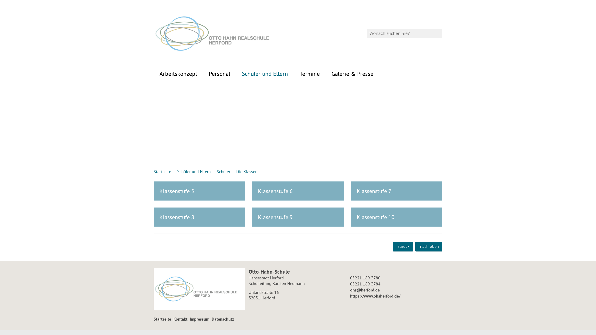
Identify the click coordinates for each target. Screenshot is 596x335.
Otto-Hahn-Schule (269, 271)
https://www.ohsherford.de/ (374, 296)
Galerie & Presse (352, 73)
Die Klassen (246, 171)
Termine (310, 73)
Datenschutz (223, 319)
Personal (219, 73)
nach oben (429, 246)
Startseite (162, 319)
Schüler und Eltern (265, 73)
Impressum (199, 319)
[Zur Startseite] (224, 34)
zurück (404, 246)
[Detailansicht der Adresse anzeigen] (199, 289)
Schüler (223, 171)
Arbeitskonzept (178, 73)
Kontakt (180, 319)
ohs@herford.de (364, 290)
